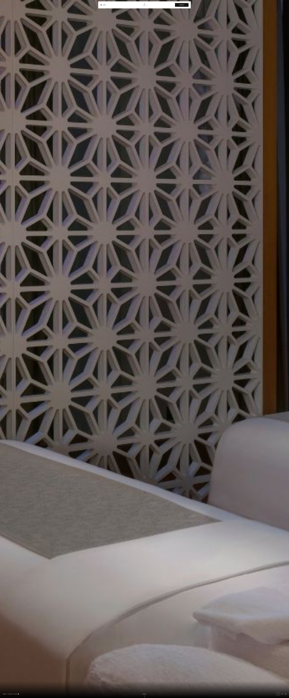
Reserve (181, 4)
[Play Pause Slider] (285, 694)
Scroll (144, 694)
